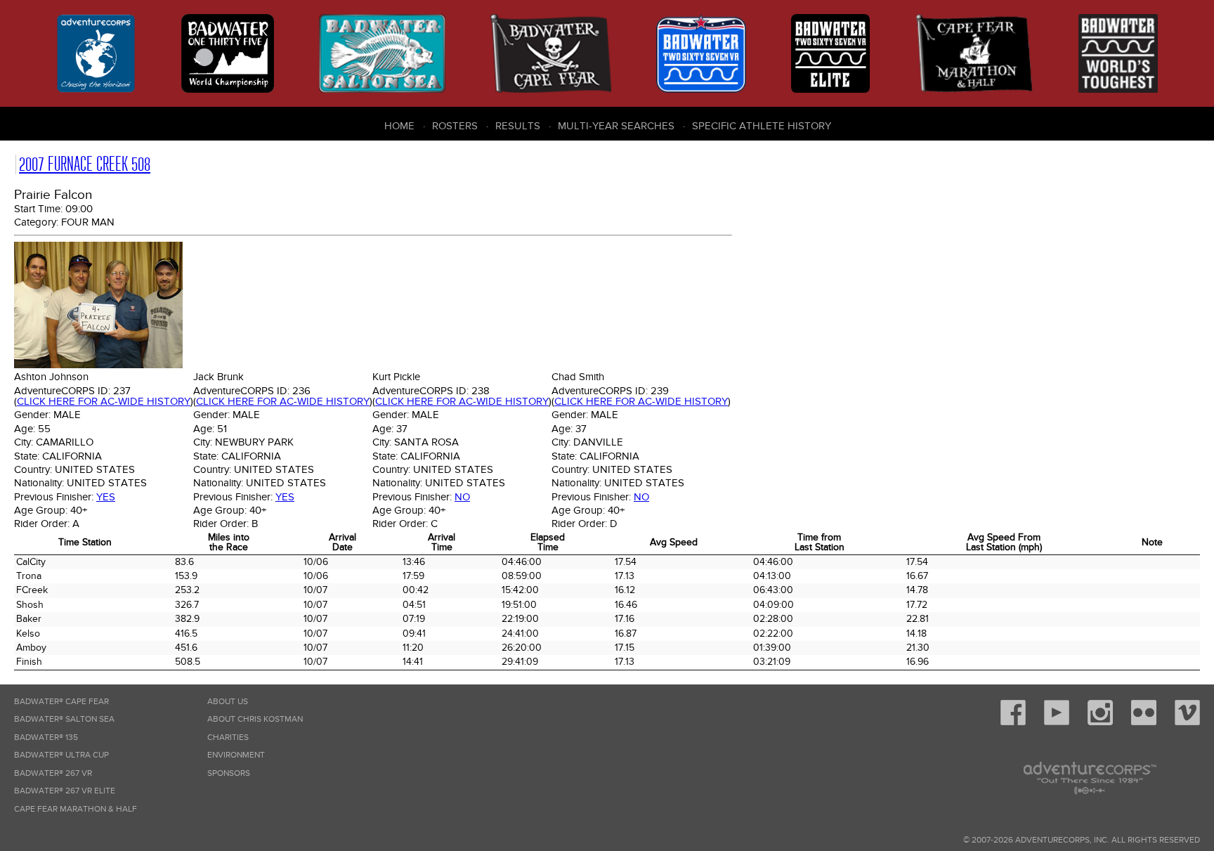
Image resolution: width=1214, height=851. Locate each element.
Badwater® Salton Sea (64, 719)
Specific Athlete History (761, 125)
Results (517, 125)
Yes (105, 497)
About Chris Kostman (255, 719)
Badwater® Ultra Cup (61, 755)
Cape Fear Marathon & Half (75, 809)
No (462, 497)
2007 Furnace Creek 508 (84, 164)
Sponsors (228, 773)
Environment (236, 755)
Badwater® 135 (46, 737)
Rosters (455, 125)
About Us (227, 701)
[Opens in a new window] (1013, 722)
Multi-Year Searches (616, 125)
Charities (228, 737)
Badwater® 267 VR (53, 773)
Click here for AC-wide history (103, 401)
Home (399, 125)
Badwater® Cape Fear (61, 701)
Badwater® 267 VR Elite (64, 790)
